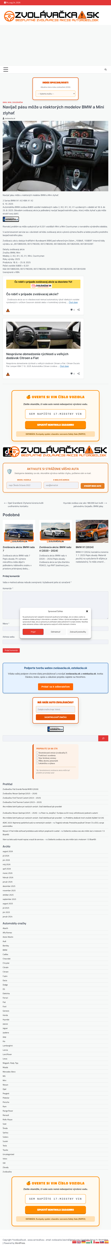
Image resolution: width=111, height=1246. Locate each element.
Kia (4, 1041)
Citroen (6, 971)
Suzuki (5, 1141)
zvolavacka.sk (10, 118)
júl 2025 (6, 907)
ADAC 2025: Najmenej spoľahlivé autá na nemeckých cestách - (28, 822)
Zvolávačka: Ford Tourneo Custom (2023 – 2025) (22, 802)
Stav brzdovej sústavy (47, 758)
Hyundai (6, 1019)
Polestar (6, 1097)
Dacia (5, 980)
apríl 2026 (7, 868)
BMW (5, 102)
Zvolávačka (17, 102)
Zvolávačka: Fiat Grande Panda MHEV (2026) (20, 789)
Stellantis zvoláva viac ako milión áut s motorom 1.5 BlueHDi (72, 839)
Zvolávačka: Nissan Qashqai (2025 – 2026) (20, 793)
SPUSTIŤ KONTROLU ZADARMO (55, 425)
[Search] (106, 70)
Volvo (5, 1158)
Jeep (4, 1036)
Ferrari (5, 997)
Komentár (8, 588)
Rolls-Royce (7, 1119)
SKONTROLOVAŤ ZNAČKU (55, 717)
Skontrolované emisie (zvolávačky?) (52, 753)
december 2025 (9, 886)
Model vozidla (24, 480)
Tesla (5, 1145)
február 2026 (8, 877)
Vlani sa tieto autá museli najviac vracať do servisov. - (24, 839)
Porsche (6, 1102)
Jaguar (5, 1028)
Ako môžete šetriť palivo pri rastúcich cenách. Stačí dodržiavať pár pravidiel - (33, 817)
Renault (6, 1115)
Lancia (5, 1049)
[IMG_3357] (11, 221)
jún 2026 (6, 860)
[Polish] (97, 1241)
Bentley (6, 945)
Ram (4, 1106)
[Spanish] (106, 1241)
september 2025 (9, 899)
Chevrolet (6, 958)
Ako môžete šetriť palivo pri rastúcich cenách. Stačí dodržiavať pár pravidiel (32, 806)
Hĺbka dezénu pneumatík (48, 761)
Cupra (5, 976)
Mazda (5, 1067)
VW (4, 1163)
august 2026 (8, 851)
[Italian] (93, 1241)
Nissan (5, 1084)
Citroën (6, 967)
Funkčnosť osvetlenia (47, 756)
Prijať (33, 631)
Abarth (5, 928)
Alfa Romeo (7, 932)
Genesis (6, 1010)
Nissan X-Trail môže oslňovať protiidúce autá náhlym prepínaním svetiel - (32, 830)
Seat (4, 1123)
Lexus (5, 1058)
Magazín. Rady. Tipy (10, 1063)
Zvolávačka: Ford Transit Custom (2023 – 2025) (22, 797)
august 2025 (8, 903)
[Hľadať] (103, 738)
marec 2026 (7, 873)
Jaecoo (5, 1023)
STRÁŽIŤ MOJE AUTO (92, 485)
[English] (79, 1241)
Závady (6, 1167)
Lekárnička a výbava (46, 763)
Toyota (5, 1149)
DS (4, 989)
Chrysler (6, 963)
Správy (5, 1132)
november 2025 (9, 890)
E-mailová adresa (61, 480)
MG (4, 1076)
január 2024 (7, 916)
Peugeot (6, 1093)
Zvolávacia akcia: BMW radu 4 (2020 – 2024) (55, 549)
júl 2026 (6, 855)
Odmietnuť (55, 631)
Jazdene (6, 1032)
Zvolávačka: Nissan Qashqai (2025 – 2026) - (20, 812)
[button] (87, 611)
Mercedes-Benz (9, 1071)
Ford (4, 1006)
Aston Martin (8, 936)
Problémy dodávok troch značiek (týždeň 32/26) (85, 817)
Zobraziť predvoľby (78, 631)
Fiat (4, 1002)
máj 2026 (6, 864)
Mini (10, 102)
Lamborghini (8, 1045)
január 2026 (7, 881)
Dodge (5, 984)
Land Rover (7, 1054)
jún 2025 (6, 912)
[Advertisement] (55, 45)
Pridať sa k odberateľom (55, 686)
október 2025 (8, 894)
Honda (5, 1015)
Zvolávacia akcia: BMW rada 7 (19, 549)
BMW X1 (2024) (85, 547)
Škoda (5, 1128)
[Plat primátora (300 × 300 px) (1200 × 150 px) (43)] (55, 457)
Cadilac (5, 954)
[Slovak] (102, 1241)
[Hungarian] (88, 1241)
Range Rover (8, 1110)
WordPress (20, 1243)
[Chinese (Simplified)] (74, 1241)
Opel (4, 1089)
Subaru (5, 1136)
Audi (4, 941)
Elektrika (6, 993)
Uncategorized (8, 1154)
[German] (83, 1241)
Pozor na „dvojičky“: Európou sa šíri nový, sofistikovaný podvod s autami (69, 812)
